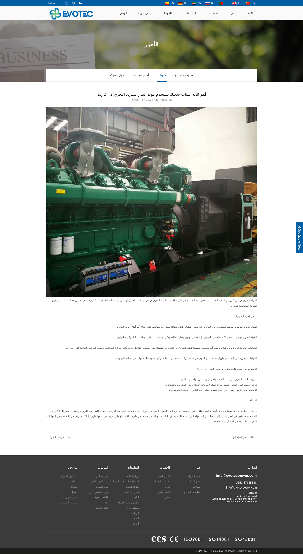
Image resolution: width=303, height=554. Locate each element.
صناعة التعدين (132, 486)
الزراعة (135, 513)
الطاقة (135, 518)
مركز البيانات (132, 476)
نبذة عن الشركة (69, 476)
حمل (167, 497)
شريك (74, 492)
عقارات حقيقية (131, 492)
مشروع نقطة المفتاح (128, 502)
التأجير (135, 497)
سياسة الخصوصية (68, 502)
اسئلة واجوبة (163, 492)
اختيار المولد (102, 507)
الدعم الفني (164, 476)
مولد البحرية (102, 486)
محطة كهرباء (132, 507)
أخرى (136, 523)
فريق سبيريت (70, 497)
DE (185, 3)
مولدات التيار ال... (59, 437)
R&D (105, 502)
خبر (233, 13)
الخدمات (213, 13)
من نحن (144, 13)
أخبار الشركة (117, 75)
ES (172, 3)
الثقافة (73, 481)
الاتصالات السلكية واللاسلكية (124, 481)
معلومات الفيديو (184, 75)
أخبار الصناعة (141, 75)
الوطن (123, 13)
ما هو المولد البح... (243, 437)
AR (199, 3)
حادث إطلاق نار (162, 481)
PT (226, 3)
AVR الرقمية (101, 497)
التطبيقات (190, 13)
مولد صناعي (102, 476)
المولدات (166, 13)
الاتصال (249, 13)
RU (213, 3)
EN (239, 3)
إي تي (167, 486)
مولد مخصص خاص (98, 492)
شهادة (74, 486)
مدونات (162, 75)
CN (253, 3)
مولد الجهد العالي (99, 481)
